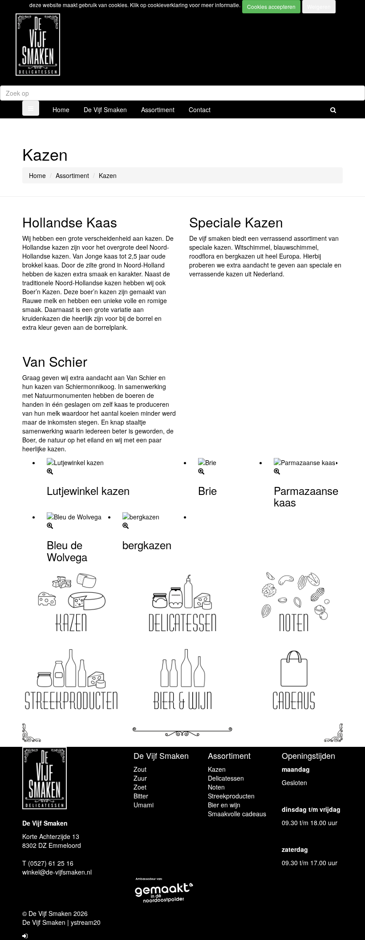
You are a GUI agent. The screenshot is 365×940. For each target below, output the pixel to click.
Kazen (217, 769)
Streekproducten (231, 795)
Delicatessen (226, 778)
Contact (200, 109)
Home (61, 109)
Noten (216, 786)
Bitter (141, 795)
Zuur (140, 778)
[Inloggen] (25, 935)
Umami (144, 804)
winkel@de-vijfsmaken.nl (57, 871)
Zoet (140, 786)
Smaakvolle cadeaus (237, 813)
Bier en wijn (224, 804)
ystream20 (86, 922)
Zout (140, 769)
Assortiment (157, 109)
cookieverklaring (168, 4)
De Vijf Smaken (105, 109)
